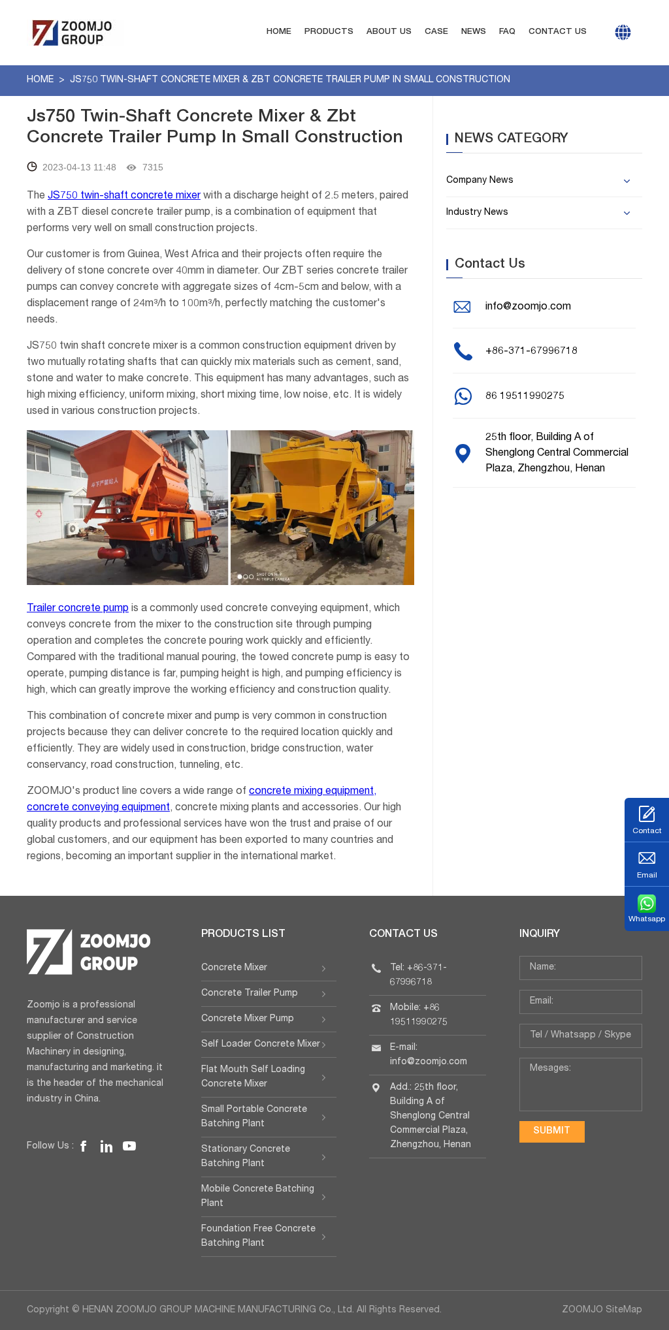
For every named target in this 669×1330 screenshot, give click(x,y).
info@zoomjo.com (528, 307)
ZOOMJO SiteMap (602, 1310)
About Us (389, 32)
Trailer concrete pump (78, 609)
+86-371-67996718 (531, 352)
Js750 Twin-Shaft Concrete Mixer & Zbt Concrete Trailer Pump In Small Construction (290, 80)
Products (328, 32)
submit (551, 1131)
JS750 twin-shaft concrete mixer (124, 196)
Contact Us (558, 32)
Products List (243, 935)
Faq (507, 32)
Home (279, 32)
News (473, 32)
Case (436, 32)
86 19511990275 (524, 397)
